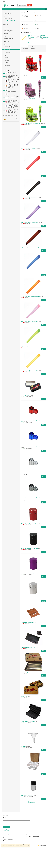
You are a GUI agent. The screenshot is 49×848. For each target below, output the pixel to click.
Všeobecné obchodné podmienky (9, 837)
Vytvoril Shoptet (43, 845)
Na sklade (8, 13)
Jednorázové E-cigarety (8, 30)
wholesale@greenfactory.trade (33, 836)
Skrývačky (7, 57)
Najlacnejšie (31, 46)
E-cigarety (6, 33)
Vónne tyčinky (6, 43)
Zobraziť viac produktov (32, 42)
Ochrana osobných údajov (8, 839)
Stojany (6, 62)
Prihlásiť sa (7, 826)
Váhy (5, 44)
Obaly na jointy (7, 52)
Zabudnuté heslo (6, 830)
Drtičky (5, 35)
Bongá (5, 36)
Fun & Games (6, 41)
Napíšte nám (23, 1)
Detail (43, 77)
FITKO (5, 67)
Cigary (5, 63)
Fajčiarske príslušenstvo (8, 38)
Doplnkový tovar (7, 65)
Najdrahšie (38, 46)
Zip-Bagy (6, 59)
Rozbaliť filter (10, 20)
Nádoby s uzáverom (8, 51)
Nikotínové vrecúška (7, 27)
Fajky (5, 39)
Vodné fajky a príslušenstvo (9, 47)
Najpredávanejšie (25, 48)
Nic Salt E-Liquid (7, 31)
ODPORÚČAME (8, 18)
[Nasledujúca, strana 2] (33, 806)
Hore (34, 808)
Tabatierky (7, 54)
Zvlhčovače (7, 60)
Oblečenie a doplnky (7, 46)
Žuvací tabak (6, 28)
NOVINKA (7, 16)
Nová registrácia (6, 829)
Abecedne (33, 48)
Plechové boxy (7, 55)
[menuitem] (7, 9)
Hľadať (29, 5)
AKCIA (7, 15)
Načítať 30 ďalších (33, 802)
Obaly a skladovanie (7, 49)
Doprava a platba (6, 840)
